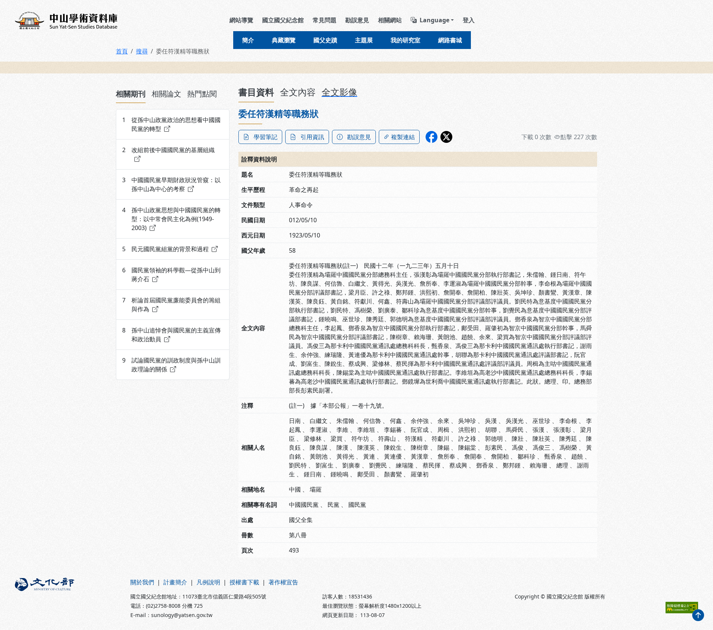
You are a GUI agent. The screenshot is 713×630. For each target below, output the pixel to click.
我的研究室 (405, 40)
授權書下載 (244, 582)
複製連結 (403, 137)
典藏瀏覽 (284, 40)
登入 (469, 20)
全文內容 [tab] (298, 92)
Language (434, 20)
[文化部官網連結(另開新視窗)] (68, 598)
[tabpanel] (172, 244)
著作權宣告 (283, 582)
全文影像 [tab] (339, 92)
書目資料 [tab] (256, 92)
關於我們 (142, 582)
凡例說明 (208, 582)
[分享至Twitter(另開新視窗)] (446, 137)
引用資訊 (312, 137)
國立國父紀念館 (283, 20)
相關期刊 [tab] (131, 94)
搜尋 (142, 51)
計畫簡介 (175, 582)
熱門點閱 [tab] (202, 94)
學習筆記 (265, 137)
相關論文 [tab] (166, 94)
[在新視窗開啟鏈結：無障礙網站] (681, 607)
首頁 (122, 51)
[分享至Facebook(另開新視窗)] (431, 137)
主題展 (364, 40)
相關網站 (390, 20)
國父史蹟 (325, 40)
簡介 (248, 40)
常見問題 (324, 20)
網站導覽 (241, 20)
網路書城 (450, 40)
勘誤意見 (357, 20)
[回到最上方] (698, 615)
